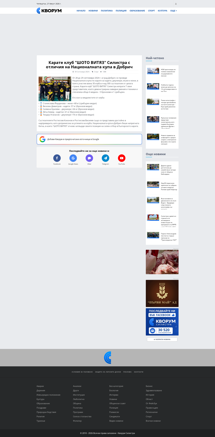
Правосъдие (152, 407)
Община (77, 403)
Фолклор (77, 420)
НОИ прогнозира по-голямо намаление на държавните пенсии (168, 72)
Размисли (114, 412)
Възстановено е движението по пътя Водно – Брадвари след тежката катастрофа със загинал (168, 204)
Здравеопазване (154, 390)
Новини (93, 10)
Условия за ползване (82, 372)
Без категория (116, 386)
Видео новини (116, 420)
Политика (107, 10)
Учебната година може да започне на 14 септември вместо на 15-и (169, 88)
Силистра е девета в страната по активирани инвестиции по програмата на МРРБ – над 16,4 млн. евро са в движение (168, 222)
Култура (162, 10)
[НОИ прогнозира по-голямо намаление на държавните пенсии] (153, 71)
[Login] (176, 3)
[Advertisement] (107, 32)
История (150, 394)
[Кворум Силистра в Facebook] (162, 321)
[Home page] (49, 11)
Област (149, 399)
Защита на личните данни (108, 372)
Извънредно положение (48, 394)
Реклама (127, 372)
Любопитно (78, 399)
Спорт (151, 10)
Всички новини (153, 420)
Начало (81, 10)
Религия (41, 416)
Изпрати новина (162, 339)
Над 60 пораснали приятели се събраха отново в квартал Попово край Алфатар (169, 186)
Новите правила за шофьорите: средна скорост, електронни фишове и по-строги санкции (168, 139)
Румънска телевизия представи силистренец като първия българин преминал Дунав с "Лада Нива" (168, 123)
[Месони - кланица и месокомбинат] (162, 273)
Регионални (152, 412)
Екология (113, 390)
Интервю (113, 394)
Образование (137, 10)
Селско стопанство (82, 416)
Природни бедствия (46, 412)
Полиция (121, 10)
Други (76, 390)
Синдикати (114, 416)
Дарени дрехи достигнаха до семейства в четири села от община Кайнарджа (168, 170)
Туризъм (41, 420)
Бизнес (149, 386)
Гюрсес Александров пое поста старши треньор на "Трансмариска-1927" (169, 237)
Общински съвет (117, 403)
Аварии (40, 386)
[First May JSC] (162, 293)
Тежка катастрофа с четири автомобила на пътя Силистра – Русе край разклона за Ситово (168, 104)
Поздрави (41, 407)
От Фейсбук (151, 403)
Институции (79, 394)
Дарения (41, 390)
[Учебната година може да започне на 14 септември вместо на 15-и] (153, 86)
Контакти (138, 372)
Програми (78, 412)
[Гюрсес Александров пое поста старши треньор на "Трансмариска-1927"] (153, 235)
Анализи (77, 386)
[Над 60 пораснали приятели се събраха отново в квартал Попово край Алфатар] (153, 184)
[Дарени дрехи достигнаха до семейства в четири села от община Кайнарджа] (153, 167)
